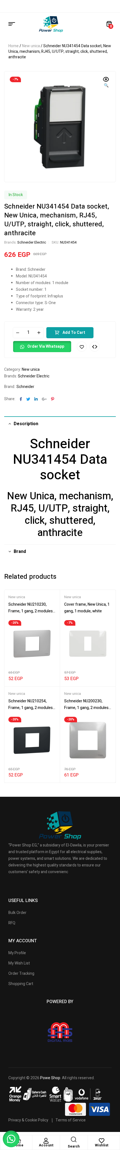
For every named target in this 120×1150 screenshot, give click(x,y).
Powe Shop (50, 1078)
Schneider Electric (31, 242)
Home (13, 46)
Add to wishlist (82, 347)
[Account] (46, 1141)
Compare (95, 347)
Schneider (25, 387)
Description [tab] (26, 423)
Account (46, 1145)
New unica (31, 46)
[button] (106, 83)
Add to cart (74, 332)
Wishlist (102, 1145)
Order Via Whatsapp (45, 346)
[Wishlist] (101, 1141)
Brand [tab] (20, 551)
